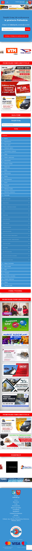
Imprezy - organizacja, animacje (9, 206)
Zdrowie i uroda (8, 285)
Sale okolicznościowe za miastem (10, 255)
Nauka (6, 176)
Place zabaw (5, 247)
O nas (16, 504)
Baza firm (16, 502)
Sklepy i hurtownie (9, 263)
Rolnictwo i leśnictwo (9, 192)
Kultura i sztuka (8, 163)
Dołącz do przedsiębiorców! (16, 25)
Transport (6, 272)
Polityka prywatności (16, 513)
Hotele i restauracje (9, 157)
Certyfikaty (16, 509)
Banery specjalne (16, 507)
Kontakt (16, 515)
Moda (5, 170)
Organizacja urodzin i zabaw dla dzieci (11, 239)
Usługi (6, 282)
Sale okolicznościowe (7, 251)
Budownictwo (7, 141)
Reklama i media (8, 188)
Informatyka (7, 160)
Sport (5, 269)
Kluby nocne (5, 215)
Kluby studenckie (6, 219)
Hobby (5, 154)
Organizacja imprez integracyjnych (10, 235)
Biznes (6, 138)
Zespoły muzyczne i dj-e (8, 259)
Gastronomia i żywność (10, 151)
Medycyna (7, 166)
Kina (4, 210)
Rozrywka (6, 195)
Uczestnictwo (16, 506)
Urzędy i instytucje (9, 279)
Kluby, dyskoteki (6, 223)
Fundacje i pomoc (8, 148)
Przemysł (6, 185)
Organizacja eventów (7, 231)
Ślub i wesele (7, 266)
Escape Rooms (6, 202)
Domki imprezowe (6, 198)
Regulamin (16, 511)
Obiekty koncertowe (7, 227)
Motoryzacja (7, 173)
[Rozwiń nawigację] (3, 2)
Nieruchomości (8, 179)
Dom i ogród (7, 144)
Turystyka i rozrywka (9, 276)
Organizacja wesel (6, 243)
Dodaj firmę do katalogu (15, 36)
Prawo (5, 182)
